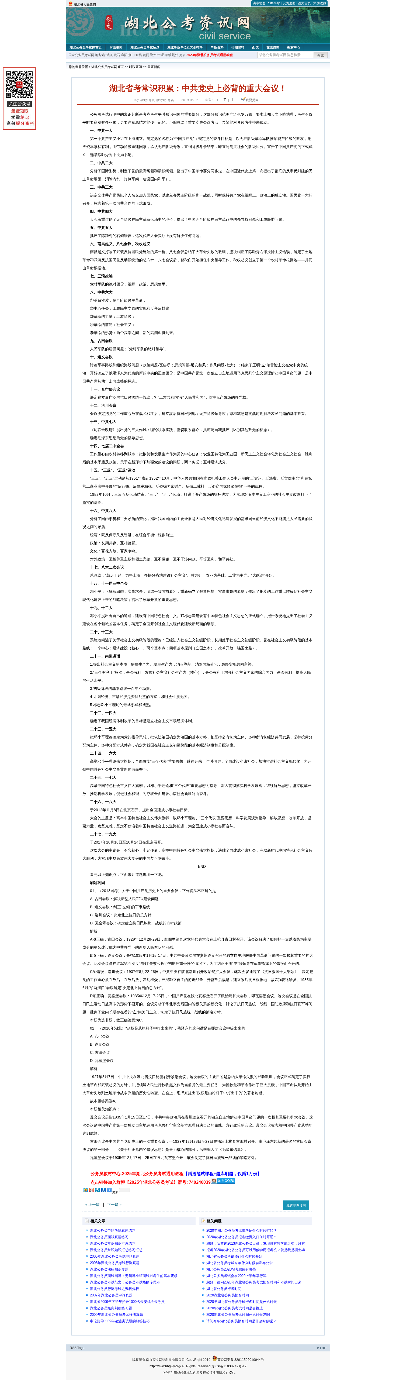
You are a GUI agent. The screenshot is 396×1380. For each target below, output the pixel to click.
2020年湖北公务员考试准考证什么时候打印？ (241, 1230)
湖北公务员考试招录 (144, 47)
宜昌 (139, 55)
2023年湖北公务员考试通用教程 (209, 55)
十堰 (160, 55)
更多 (182, 55)
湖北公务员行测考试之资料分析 (114, 1289)
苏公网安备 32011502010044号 (240, 1360)
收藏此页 (273, 1204)
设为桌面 (289, 3)
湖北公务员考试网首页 (86, 47)
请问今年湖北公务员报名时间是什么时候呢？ (241, 1321)
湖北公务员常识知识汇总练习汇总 (116, 1250)
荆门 (131, 55)
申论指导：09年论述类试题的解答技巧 (120, 1321)
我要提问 (252, 100)
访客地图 (259, 3)
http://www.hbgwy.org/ (165, 1366)
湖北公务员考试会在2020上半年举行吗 (236, 1276)
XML (232, 1373)
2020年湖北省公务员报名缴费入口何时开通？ (241, 1237)
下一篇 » (114, 1204)
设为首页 (304, 3)
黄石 (117, 55)
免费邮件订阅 (296, 1205)
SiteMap (274, 3)
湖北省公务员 (165, 100)
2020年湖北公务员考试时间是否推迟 (234, 1308)
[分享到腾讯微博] (97, 1189)
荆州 (175, 55)
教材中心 (293, 47)
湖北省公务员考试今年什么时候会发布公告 (239, 1263)
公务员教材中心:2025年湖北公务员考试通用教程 (176, 1173)
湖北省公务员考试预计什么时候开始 (234, 1256)
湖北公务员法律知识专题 (109, 1269)
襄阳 (124, 55)
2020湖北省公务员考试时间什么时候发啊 (238, 1315)
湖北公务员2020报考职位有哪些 (231, 1269)
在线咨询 (272, 47)
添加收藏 (319, 3)
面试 (255, 47)
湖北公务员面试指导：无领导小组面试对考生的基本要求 (134, 1276)
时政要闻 (116, 47)
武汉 (109, 55)
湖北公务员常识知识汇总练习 (113, 1243)
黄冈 (146, 55)
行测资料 (237, 47)
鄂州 (153, 55)
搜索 (321, 55)
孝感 (168, 55)
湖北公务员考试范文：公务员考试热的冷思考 (125, 1282)
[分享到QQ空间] (85, 1189)
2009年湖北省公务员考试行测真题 (116, 1315)
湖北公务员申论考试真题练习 (113, 1230)
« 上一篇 (92, 1204)
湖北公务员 (147, 100)
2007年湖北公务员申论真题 (111, 1295)
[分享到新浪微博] (91, 1189)
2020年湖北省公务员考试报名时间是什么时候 (241, 1302)
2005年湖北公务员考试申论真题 (115, 1256)
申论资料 (217, 47)
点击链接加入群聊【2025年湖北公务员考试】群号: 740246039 (151, 1182)
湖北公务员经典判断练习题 (111, 1308)
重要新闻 (153, 67)
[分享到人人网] (103, 1189)
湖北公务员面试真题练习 (109, 1237)
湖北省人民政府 (85, 4)
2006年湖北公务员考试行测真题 (115, 1263)
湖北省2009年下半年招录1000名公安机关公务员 (127, 1302)
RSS (73, 1348)
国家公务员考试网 (81, 55)
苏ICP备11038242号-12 (228, 1366)
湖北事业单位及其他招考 (185, 47)
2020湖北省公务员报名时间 (227, 1295)
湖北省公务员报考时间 (223, 1289)
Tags (80, 1348)
